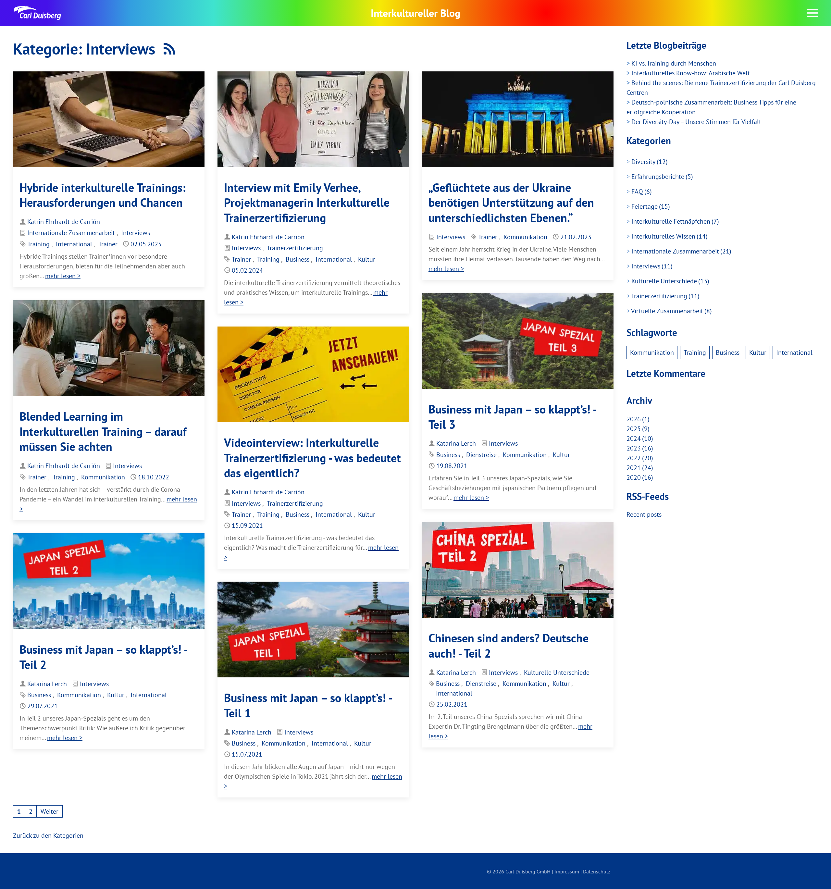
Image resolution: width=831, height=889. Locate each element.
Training (38, 244)
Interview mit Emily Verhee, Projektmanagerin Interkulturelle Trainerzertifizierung (307, 203)
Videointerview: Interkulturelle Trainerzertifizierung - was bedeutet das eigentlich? (312, 458)
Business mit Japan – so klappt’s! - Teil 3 (512, 416)
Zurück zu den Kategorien (48, 835)
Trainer (108, 244)
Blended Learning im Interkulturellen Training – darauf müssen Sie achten (103, 431)
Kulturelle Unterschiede (556, 672)
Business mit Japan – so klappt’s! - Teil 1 (307, 705)
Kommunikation (525, 237)
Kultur (366, 259)
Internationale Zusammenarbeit (71, 232)
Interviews (135, 232)
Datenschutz (596, 871)
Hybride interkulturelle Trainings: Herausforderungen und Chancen (102, 195)
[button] (812, 13)
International (74, 244)
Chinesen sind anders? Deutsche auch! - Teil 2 (508, 645)
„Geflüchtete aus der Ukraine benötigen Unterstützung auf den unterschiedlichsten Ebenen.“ (511, 203)
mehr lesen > (63, 276)
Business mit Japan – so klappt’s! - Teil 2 (103, 657)
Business (297, 259)
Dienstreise (481, 455)
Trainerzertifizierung (295, 248)
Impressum (566, 871)
